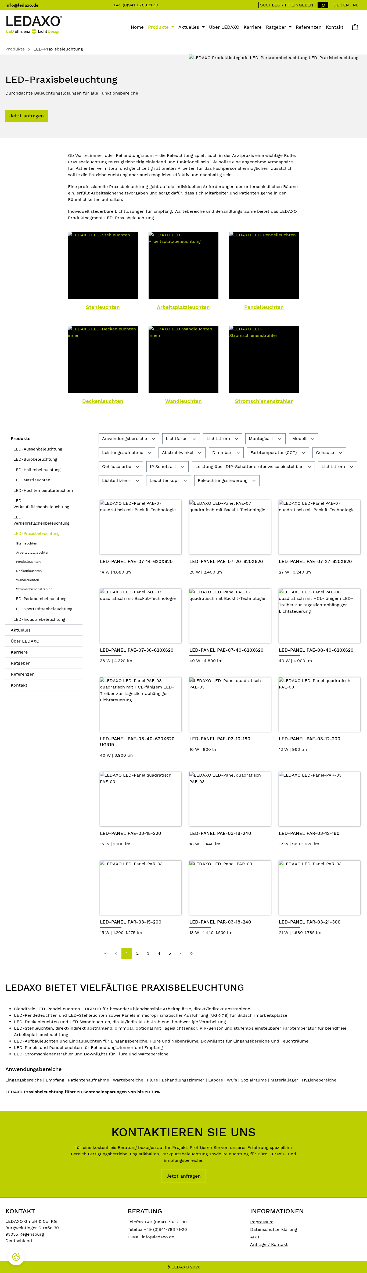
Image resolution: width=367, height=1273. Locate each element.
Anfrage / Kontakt (269, 1244)
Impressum (262, 1221)
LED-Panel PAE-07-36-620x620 (137, 650)
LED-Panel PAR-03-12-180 (309, 833)
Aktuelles (20, 630)
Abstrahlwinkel (178, 452)
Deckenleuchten (102, 401)
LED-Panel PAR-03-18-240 (220, 922)
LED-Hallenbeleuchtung (36, 469)
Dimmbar (222, 452)
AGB (254, 1236)
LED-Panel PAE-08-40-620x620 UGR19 (137, 741)
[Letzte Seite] (191, 953)
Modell (300, 438)
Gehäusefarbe (117, 466)
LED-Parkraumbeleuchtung (39, 598)
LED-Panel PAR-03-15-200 (130, 922)
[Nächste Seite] (180, 953)
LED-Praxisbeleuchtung (36, 533)
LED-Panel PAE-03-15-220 (130, 833)
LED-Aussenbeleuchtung (37, 449)
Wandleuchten (183, 401)
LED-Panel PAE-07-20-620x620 (226, 561)
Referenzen (23, 674)
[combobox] (288, 5)
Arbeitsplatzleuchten (183, 307)
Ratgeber (20, 663)
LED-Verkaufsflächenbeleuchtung (41, 503)
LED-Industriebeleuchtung (39, 619)
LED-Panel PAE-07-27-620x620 (315, 561)
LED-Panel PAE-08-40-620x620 (316, 650)
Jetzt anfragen (26, 115)
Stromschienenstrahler (264, 401)
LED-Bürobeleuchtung (35, 459)
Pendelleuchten (264, 307)
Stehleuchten (103, 307)
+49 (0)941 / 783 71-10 (135, 5)
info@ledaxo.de (21, 5)
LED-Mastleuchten (31, 480)
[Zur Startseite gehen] (33, 24)
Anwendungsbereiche (125, 438)
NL (356, 5)
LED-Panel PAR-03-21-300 (310, 922)
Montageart (262, 438)
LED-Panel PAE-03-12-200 (309, 738)
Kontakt (19, 685)
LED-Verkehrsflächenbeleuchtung (41, 520)
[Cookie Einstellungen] (16, 1257)
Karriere (19, 652)
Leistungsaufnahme (123, 452)
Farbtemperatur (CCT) (274, 452)
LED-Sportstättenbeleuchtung (42, 609)
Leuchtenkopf (165, 480)
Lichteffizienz (117, 480)
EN (346, 5)
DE (336, 5)
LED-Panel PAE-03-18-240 (220, 833)
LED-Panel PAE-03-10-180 (219, 738)
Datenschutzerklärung (273, 1229)
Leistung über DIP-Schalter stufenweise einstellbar (249, 466)
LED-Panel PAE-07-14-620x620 (136, 561)
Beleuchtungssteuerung (223, 480)
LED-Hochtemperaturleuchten (43, 490)
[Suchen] (323, 5)
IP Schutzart (164, 466)
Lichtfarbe (177, 438)
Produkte (20, 438)
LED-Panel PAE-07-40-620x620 (226, 650)
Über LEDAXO (25, 641)
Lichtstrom (219, 438)
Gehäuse (325, 452)
